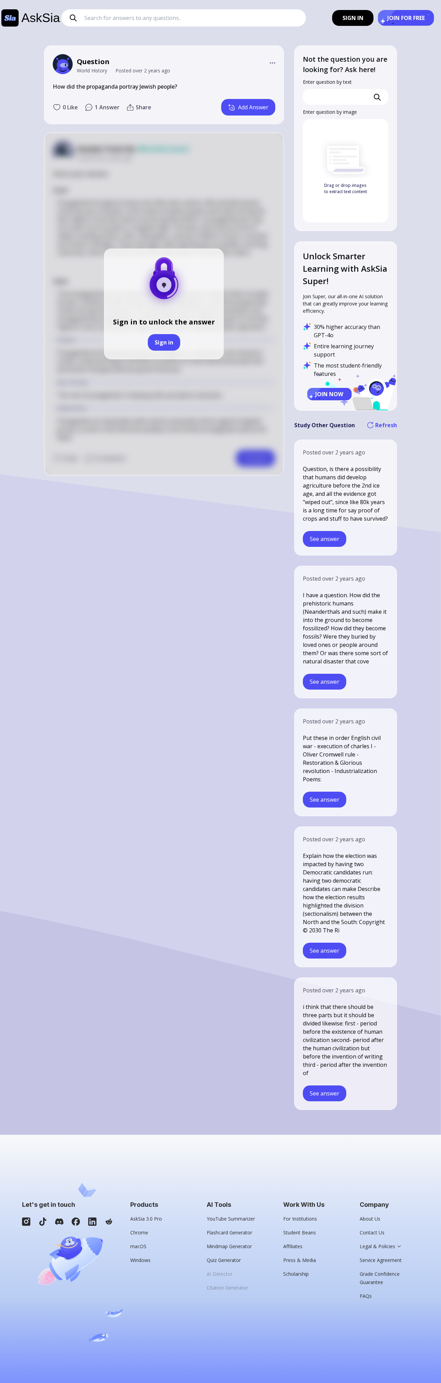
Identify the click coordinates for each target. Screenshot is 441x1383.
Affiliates (292, 1246)
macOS (138, 1246)
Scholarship (296, 1274)
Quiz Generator (224, 1260)
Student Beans (299, 1232)
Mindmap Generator (229, 1246)
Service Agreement (381, 1260)
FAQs (366, 1296)
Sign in (164, 342)
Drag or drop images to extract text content (345, 188)
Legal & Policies (377, 1246)
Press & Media (299, 1260)
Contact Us (372, 1232)
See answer (324, 539)
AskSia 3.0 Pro (146, 1218)
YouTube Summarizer (231, 1218)
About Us (370, 1218)
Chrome (139, 1232)
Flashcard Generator (229, 1232)
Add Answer (253, 107)
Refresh (386, 425)
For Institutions (300, 1218)
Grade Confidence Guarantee (380, 1278)
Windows (140, 1260)
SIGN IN (352, 18)
